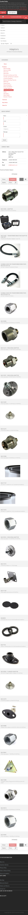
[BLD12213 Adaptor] (10, 415)
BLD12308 (3, 456)
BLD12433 (3, 402)
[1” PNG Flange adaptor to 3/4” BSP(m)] (10, 550)
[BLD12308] (10, 442)
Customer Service (4, 865)
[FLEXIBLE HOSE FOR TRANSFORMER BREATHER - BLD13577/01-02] (10, 250)
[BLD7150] (10, 631)
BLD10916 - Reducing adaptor (10, 537)
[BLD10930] (10, 658)
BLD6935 (3, 618)
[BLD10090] (10, 307)
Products (9, 51)
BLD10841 (3, 752)
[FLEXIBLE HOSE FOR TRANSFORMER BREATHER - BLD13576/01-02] (10, 279)
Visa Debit (21, 901)
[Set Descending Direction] (16, 182)
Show (3, 179)
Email (14, 121)
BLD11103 (3, 590)
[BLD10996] (10, 712)
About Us (2, 862)
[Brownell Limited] (7, 17)
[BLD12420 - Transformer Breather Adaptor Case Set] (10, 222)
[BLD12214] (10, 334)
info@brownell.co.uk (13, 165)
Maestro (16, 901)
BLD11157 (3, 483)
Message (14, 132)
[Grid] (21, 179)
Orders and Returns (4, 886)
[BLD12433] (10, 388)
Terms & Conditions (4, 873)
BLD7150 (3, 645)
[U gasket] (10, 496)
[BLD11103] (10, 577)
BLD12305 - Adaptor (7, 209)
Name (14, 115)
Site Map (2, 880)
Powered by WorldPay (14, 905)
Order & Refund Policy (5, 870)
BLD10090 (3, 321)
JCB (12, 901)
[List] (25, 179)
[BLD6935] (10, 604)
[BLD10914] (10, 794)
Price (10, 182)
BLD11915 (3, 564)
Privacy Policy (3, 867)
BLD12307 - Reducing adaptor (10, 375)
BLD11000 (3, 780)
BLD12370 (3, 699)
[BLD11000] (10, 766)
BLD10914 (3, 808)
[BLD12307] (10, 361)
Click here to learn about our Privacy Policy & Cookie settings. (13, 8)
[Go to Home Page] (5, 51)
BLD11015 (3, 510)
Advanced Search (4, 883)
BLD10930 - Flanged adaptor (9, 671)
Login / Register (5, 43)
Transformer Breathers (17, 51)
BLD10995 (3, 835)
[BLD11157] (10, 469)
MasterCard (7, 901)
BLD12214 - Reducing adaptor (10, 348)
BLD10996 (3, 726)
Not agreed (12, 12)
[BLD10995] (10, 821)
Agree (3, 12)
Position (12, 179)
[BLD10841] (10, 739)
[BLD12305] (10, 195)
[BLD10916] (10, 523)
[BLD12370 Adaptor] (10, 685)
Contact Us (2, 889)
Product (5, 126)
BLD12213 (3, 429)
